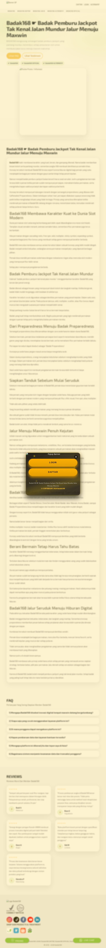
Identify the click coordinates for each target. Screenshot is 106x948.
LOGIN (53, 462)
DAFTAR (53, 472)
